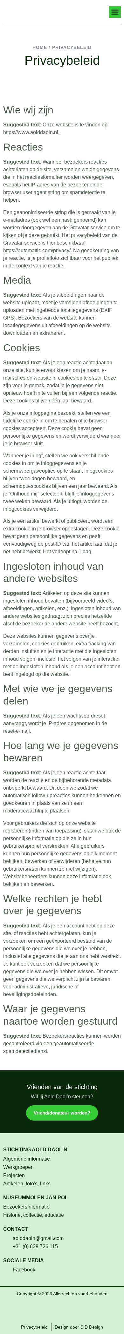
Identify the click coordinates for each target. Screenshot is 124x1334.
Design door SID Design (79, 1327)
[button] (115, 12)
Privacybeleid (34, 1327)
